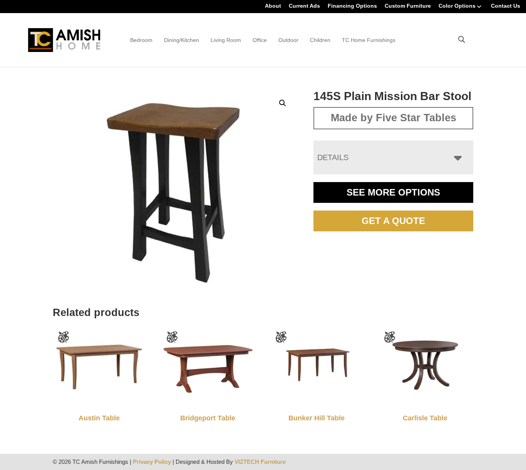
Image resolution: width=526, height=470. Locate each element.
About (273, 6)
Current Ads (304, 6)
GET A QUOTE (393, 221)
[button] (283, 103)
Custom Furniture (408, 6)
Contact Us (505, 6)
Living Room (226, 40)
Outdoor (288, 40)
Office (260, 40)
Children (320, 40)
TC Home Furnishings (368, 40)
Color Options (457, 6)
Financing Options (352, 6)
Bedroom (141, 40)
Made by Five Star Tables (393, 118)
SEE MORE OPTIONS (393, 192)
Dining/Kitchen (181, 40)
